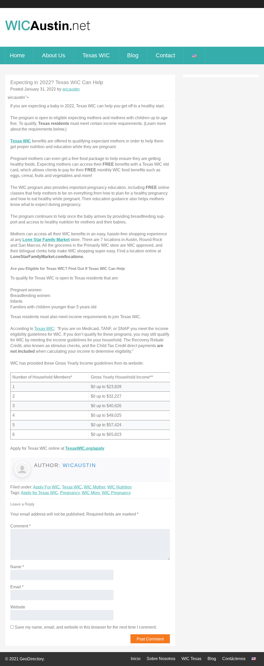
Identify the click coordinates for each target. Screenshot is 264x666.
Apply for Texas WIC (39, 493)
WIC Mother (94, 487)
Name (17, 567)
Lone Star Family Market (46, 239)
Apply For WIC (46, 487)
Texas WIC (96, 55)
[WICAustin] (47, 33)
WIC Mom (91, 493)
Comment (20, 526)
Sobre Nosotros (161, 658)
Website (17, 607)
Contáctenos (233, 658)
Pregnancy (70, 493)
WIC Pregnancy (116, 493)
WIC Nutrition (119, 487)
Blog (132, 55)
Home (17, 55)
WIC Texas (191, 658)
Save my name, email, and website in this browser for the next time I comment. (86, 627)
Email (16, 587)
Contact (165, 55)
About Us (53, 55)
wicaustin (71, 89)
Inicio (136, 658)
